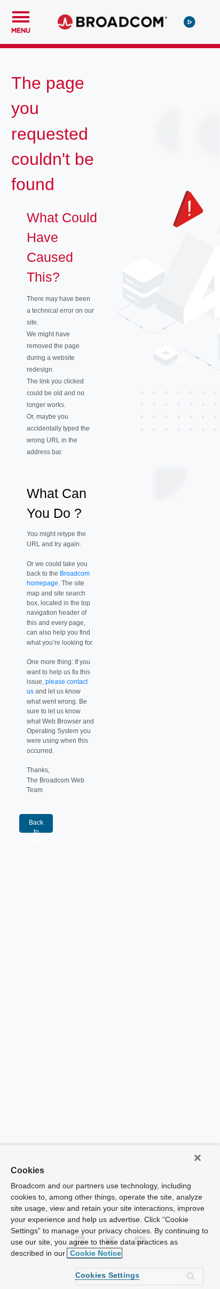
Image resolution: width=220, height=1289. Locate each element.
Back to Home (36, 826)
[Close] (197, 1158)
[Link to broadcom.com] (112, 22)
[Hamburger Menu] (20, 15)
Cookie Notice (94, 1253)
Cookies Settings (107, 1275)
